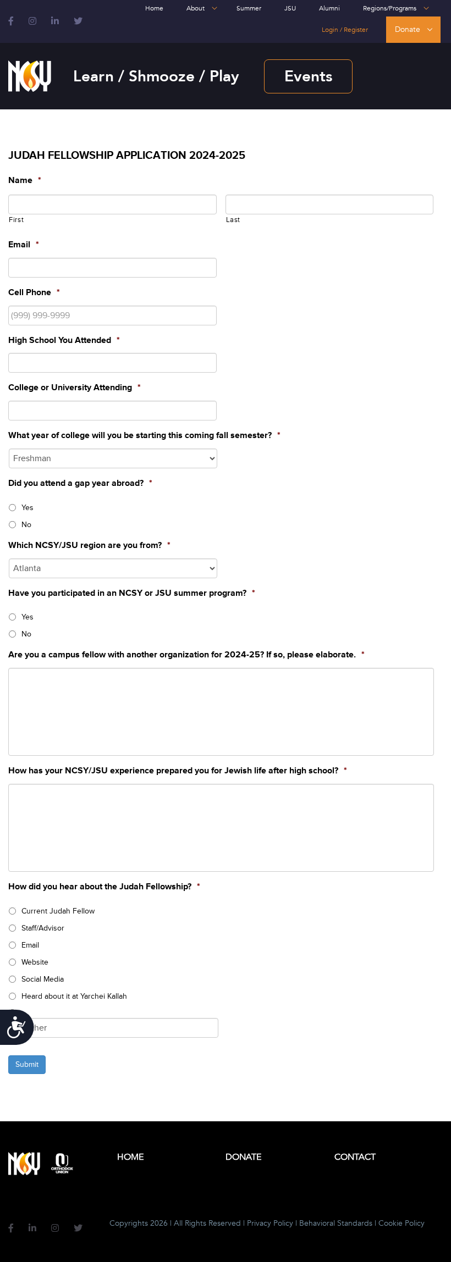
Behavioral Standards (335, 1223)
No (26, 524)
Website (34, 962)
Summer (249, 8)
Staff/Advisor (42, 928)
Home (154, 8)
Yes (27, 507)
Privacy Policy (270, 1223)
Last (233, 219)
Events (308, 76)
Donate (407, 29)
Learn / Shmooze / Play (156, 76)
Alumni (329, 8)
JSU (290, 8)
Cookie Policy (401, 1223)
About (195, 8)
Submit (26, 1064)
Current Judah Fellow (58, 911)
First (16, 219)
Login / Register (345, 29)
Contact (355, 1157)
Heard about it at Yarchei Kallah (74, 996)
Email (30, 945)
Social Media (42, 979)
